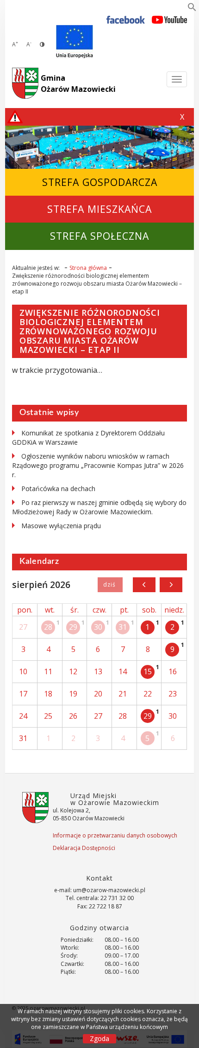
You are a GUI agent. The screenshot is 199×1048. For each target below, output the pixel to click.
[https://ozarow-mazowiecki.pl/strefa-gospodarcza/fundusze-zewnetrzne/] (74, 41)
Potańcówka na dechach (58, 488)
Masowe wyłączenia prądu (61, 525)
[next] (171, 584)
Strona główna (88, 268)
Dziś (110, 584)
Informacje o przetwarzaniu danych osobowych (115, 835)
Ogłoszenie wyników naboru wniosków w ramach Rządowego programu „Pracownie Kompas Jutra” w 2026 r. (98, 465)
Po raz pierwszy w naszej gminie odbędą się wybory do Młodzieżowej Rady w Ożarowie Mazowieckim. (99, 507)
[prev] (144, 584)
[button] (192, 9)
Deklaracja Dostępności (84, 848)
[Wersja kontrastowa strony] (42, 44)
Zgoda (99, 1038)
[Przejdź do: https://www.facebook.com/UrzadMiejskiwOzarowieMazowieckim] (125, 19)
